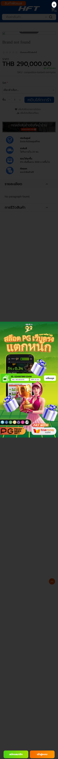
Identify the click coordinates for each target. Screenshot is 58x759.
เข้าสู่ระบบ (42, 754)
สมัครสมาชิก (16, 754)
